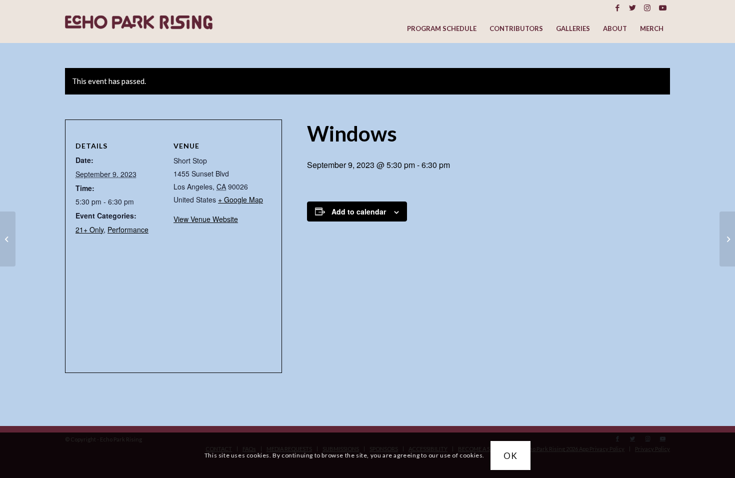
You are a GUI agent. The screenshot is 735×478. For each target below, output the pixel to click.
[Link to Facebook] (617, 7)
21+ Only (90, 229)
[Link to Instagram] (647, 7)
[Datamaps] (727, 239)
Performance (128, 229)
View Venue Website (206, 219)
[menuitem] (441, 28)
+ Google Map (240, 199)
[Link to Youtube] (662, 7)
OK (511, 455)
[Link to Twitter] (632, 7)
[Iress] (8, 239)
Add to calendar (359, 211)
